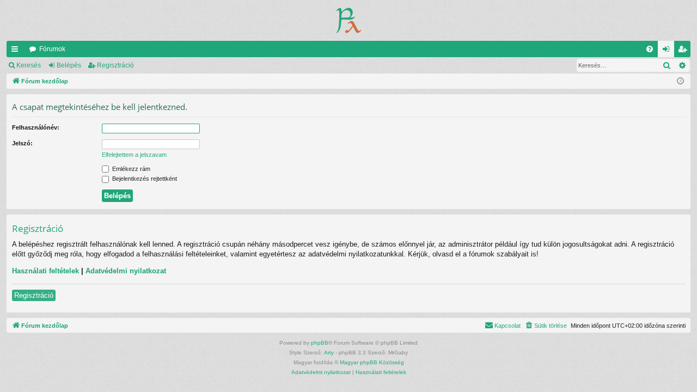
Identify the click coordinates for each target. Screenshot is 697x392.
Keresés (28, 65)
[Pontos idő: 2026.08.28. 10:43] (680, 81)
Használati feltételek (45, 271)
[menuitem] (649, 49)
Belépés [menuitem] (668, 51)
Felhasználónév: (35, 127)
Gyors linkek (17, 51)
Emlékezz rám (130, 169)
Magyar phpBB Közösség (372, 362)
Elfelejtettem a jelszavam (134, 154)
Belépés (69, 65)
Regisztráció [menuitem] (684, 51)
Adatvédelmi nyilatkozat (125, 271)
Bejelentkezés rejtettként (144, 178)
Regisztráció (115, 65)
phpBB (319, 343)
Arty (329, 353)
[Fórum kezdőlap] (349, 20)
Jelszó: (22, 143)
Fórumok (52, 49)
